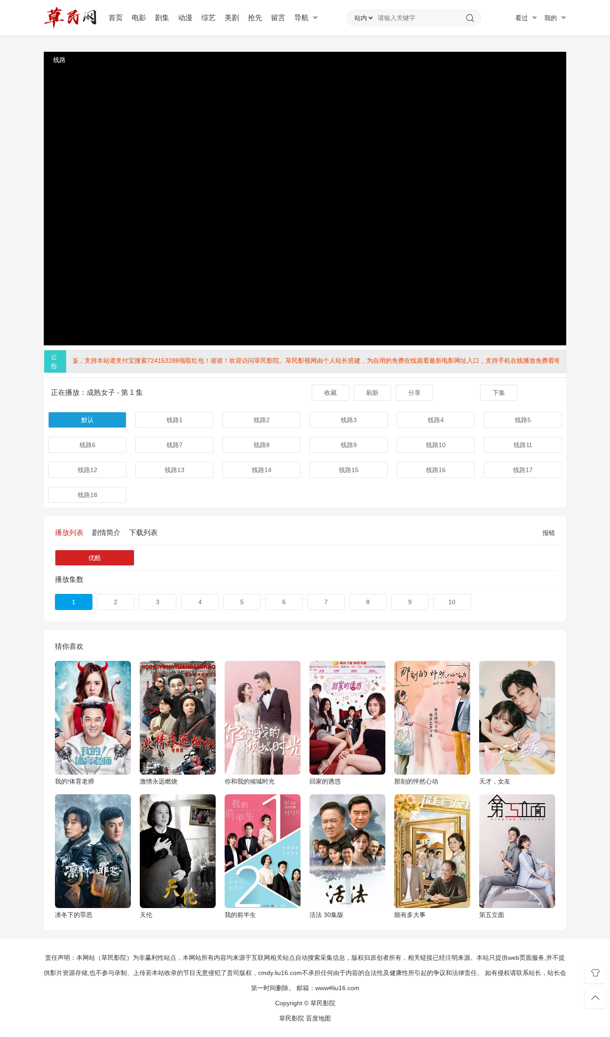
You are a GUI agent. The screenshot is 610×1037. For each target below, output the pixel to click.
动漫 (185, 17)
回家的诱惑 (325, 781)
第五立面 (491, 914)
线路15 (349, 469)
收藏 (330, 392)
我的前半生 (240, 914)
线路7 (175, 444)
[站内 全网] (363, 17)
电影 (139, 17)
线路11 (523, 444)
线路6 (87, 444)
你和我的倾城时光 (250, 781)
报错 (549, 532)
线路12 (87, 469)
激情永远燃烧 (158, 781)
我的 (551, 17)
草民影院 (291, 1018)
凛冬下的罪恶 (73, 914)
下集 (499, 392)
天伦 (146, 914)
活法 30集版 (326, 914)
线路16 (436, 469)
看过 (522, 17)
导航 (302, 17)
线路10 (436, 444)
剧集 (162, 17)
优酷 (94, 557)
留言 (278, 17)
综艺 (208, 17)
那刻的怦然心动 (416, 781)
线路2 (262, 419)
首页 (116, 17)
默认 (87, 419)
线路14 (262, 469)
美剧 (232, 17)
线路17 (523, 469)
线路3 (349, 419)
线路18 (87, 494)
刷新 (372, 392)
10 (451, 602)
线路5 (523, 419)
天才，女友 (494, 781)
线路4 (436, 419)
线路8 (262, 444)
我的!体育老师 (74, 781)
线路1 (175, 419)
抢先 (255, 17)
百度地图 (318, 1018)
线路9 (349, 444)
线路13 (174, 469)
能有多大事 (410, 914)
